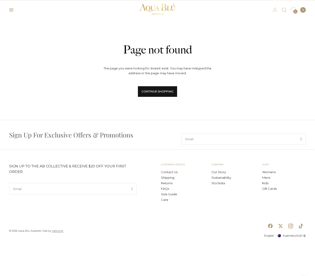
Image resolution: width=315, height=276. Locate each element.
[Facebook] (270, 226)
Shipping (167, 177)
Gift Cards (269, 188)
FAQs (165, 188)
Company (217, 164)
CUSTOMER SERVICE (173, 164)
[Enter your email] (301, 139)
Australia (294, 235)
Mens (266, 177)
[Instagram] (290, 226)
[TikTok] (301, 226)
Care (164, 200)
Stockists (218, 183)
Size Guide (169, 194)
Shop (265, 164)
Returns (166, 183)
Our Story (218, 172)
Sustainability (221, 177)
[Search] (284, 10)
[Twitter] (280, 226)
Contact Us (169, 172)
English (269, 235)
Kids (265, 183)
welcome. (57, 230)
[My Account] (274, 10)
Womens (269, 172)
